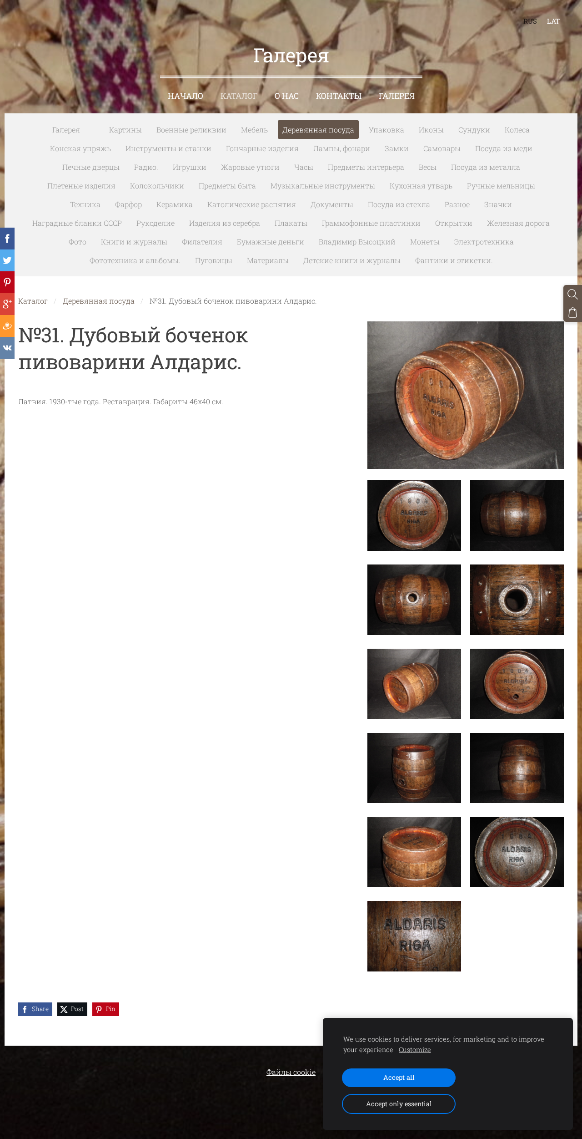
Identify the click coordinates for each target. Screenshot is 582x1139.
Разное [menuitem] (457, 204)
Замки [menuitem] (397, 148)
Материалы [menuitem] (268, 260)
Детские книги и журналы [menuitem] (352, 260)
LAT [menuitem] (553, 20)
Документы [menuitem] (332, 204)
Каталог (33, 300)
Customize (415, 1049)
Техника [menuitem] (85, 204)
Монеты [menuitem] (425, 241)
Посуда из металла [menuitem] (485, 167)
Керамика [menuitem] (174, 204)
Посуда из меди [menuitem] (503, 148)
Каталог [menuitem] (239, 96)
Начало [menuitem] (185, 96)
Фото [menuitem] (77, 241)
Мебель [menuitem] (254, 129)
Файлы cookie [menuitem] (291, 1072)
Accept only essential (399, 1103)
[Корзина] (572, 312)
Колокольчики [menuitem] (157, 185)
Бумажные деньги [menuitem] (270, 241)
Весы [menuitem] (427, 167)
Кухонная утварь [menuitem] (421, 185)
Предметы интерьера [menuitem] (366, 167)
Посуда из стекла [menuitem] (399, 204)
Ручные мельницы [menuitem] (501, 185)
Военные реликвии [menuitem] (191, 129)
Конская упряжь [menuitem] (80, 148)
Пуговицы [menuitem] (213, 260)
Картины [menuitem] (125, 129)
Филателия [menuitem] (202, 241)
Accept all (399, 1077)
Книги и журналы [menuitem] (134, 241)
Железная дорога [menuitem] (518, 223)
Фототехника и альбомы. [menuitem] (135, 260)
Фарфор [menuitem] (128, 204)
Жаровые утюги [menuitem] (250, 167)
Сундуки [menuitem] (474, 129)
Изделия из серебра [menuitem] (224, 223)
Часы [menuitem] (303, 167)
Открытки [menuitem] (453, 223)
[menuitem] (94, 127)
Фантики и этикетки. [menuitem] (454, 260)
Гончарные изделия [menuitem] (262, 148)
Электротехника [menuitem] (484, 241)
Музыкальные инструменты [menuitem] (323, 185)
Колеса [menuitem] (517, 129)
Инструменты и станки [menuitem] (168, 148)
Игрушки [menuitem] (189, 167)
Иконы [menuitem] (431, 129)
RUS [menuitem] (530, 20)
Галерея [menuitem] (397, 96)
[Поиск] (572, 294)
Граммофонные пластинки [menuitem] (371, 223)
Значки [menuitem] (498, 204)
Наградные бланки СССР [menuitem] (77, 223)
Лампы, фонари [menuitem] (341, 148)
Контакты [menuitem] (338, 96)
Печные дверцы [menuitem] (91, 167)
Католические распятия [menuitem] (251, 204)
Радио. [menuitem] (146, 167)
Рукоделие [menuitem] (155, 223)
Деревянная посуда (99, 300)
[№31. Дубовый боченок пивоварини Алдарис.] (414, 515)
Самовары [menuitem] (442, 148)
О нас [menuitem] (287, 96)
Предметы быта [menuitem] (227, 185)
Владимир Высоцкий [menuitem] (357, 241)
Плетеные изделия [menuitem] (81, 185)
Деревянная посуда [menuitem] (318, 129)
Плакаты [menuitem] (291, 223)
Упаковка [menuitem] (386, 129)
